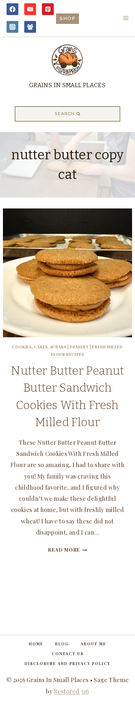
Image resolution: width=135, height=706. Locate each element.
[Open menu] (126, 18)
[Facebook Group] (30, 27)
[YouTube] (30, 9)
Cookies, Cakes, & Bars (39, 346)
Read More (67, 549)
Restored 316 (71, 691)
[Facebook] (12, 9)
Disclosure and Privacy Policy (67, 663)
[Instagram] (12, 27)
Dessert (79, 346)
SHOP (68, 18)
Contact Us (68, 653)
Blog (62, 643)
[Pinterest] (48, 9)
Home (36, 643)
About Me (93, 643)
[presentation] (67, 272)
